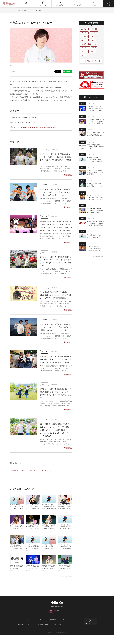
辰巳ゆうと (94, 29)
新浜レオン (84, 40)
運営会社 (30, 624)
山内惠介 (83, 44)
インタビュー (40, 619)
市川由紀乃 (84, 36)
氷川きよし (84, 29)
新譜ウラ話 (53, 619)
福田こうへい (85, 47)
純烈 (92, 36)
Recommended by (64, 576)
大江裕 (94, 47)
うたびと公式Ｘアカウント (90, 623)
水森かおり (84, 32)
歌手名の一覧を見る (91, 61)
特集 (19, 10)
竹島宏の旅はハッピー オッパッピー (39, 470)
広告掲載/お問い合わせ (43, 624)
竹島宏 (23, 470)
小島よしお (14, 470)
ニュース (29, 619)
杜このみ (83, 55)
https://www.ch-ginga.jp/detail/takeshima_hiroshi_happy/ (38, 127)
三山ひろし (94, 32)
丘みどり (83, 51)
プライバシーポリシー (58, 624)
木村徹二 (92, 51)
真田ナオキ (92, 44)
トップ (12, 10)
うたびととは (20, 624)
